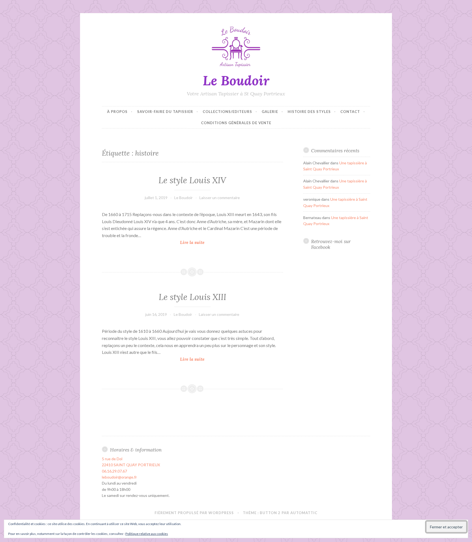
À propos (117, 111)
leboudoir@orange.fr (119, 477)
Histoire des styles (309, 111)
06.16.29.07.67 (114, 471)
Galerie (270, 111)
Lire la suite (193, 242)
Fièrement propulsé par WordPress (194, 513)
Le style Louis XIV (192, 180)
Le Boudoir (236, 80)
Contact (350, 111)
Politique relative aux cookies (146, 534)
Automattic (303, 513)
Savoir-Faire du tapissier (165, 111)
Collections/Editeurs (227, 111)
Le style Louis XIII (192, 297)
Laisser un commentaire (219, 197)
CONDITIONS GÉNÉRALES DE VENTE (236, 123)
